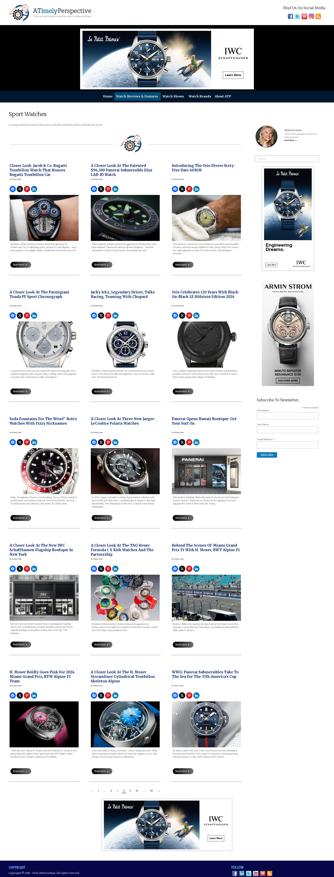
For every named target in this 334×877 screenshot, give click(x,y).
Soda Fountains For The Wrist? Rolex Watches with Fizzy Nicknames (43, 421)
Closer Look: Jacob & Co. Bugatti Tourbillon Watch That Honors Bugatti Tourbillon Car (38, 170)
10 (137, 790)
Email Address (266, 439)
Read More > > (291, 140)
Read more (19, 264)
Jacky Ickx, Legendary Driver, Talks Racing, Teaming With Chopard (123, 294)
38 (151, 790)
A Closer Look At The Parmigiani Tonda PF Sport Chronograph (39, 294)
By (15, 179)
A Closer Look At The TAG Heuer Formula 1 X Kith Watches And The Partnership (122, 550)
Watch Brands (200, 96)
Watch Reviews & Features (137, 96)
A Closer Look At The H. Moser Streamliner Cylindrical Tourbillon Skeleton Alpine (123, 676)
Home (108, 96)
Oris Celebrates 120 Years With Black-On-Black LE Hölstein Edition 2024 (206, 294)
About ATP (223, 96)
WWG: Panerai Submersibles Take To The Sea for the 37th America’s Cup (205, 674)
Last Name (263, 424)
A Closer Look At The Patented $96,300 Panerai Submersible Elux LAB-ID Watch (121, 170)
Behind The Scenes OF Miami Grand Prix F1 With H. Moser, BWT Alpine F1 (206, 547)
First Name (263, 410)
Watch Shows (173, 96)
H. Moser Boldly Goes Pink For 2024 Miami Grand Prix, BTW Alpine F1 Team (42, 676)
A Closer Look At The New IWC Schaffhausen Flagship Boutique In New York (41, 550)
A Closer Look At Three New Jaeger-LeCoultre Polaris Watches (123, 421)
